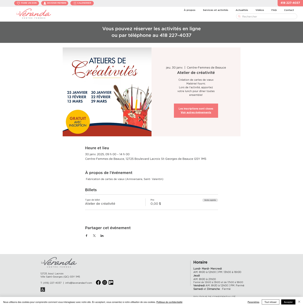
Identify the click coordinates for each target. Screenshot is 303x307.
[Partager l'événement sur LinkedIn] (102, 235)
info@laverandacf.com (78, 283)
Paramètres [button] (253, 302)
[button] (290, 3)
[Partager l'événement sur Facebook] (86, 235)
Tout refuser (270, 302)
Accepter (288, 302)
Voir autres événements (196, 112)
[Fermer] (299, 301)
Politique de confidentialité (169, 302)
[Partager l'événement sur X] (94, 235)
